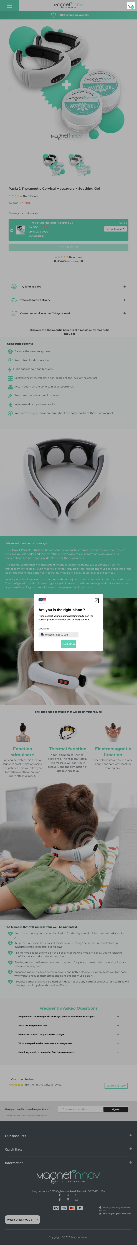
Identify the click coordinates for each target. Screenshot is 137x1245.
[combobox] (55, 634)
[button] (96, 600)
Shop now (68, 644)
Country (44, 628)
